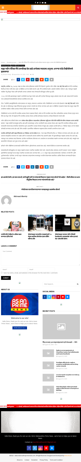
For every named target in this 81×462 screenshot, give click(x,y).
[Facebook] (29, 448)
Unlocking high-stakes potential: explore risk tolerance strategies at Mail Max (67, 388)
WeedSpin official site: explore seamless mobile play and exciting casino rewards (67, 364)
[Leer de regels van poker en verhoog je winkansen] (48, 377)
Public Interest (20, 65)
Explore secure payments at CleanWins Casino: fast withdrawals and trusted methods (67, 352)
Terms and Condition (56, 460)
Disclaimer (34, 460)
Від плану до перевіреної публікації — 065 (60, 342)
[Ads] (20, 283)
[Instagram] (40, 448)
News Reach (68, 455)
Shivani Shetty (7, 74)
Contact (27, 460)
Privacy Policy (44, 460)
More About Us (19, 328)
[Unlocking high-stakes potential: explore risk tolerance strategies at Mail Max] (48, 389)
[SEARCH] (77, 284)
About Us (19, 460)
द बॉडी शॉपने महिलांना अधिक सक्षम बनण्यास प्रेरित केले (11, 235)
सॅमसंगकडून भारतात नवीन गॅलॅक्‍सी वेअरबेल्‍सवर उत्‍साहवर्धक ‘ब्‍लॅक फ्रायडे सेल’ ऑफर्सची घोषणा (66, 236)
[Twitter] (34, 448)
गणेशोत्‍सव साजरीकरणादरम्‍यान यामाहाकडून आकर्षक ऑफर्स (40, 189)
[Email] (52, 448)
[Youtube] (46, 448)
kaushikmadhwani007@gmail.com (44, 442)
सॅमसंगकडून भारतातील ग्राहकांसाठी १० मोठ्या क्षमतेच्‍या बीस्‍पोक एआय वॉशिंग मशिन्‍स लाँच (40, 236)
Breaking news (6, 65)
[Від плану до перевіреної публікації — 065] (61, 326)
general (13, 65)
